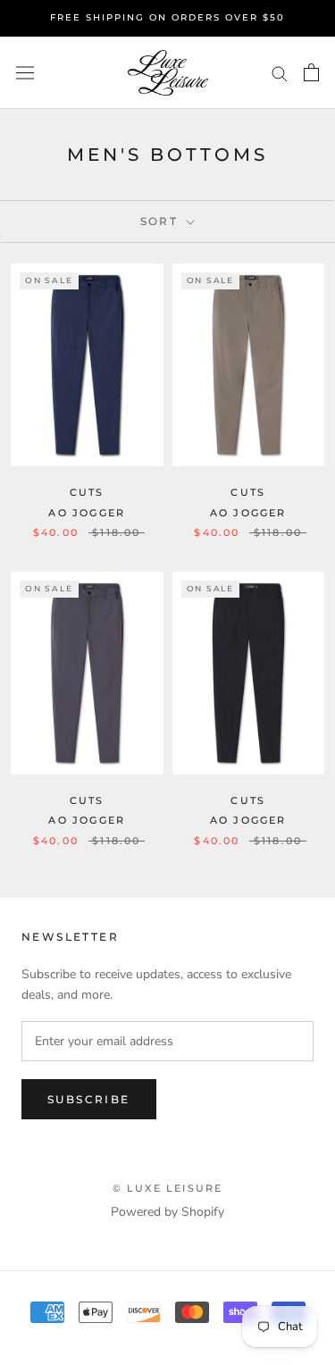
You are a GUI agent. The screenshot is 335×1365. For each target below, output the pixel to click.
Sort (161, 221)
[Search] (280, 72)
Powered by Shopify (167, 1211)
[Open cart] (311, 72)
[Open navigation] (25, 73)
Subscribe (88, 1099)
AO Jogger (86, 513)
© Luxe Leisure (168, 1188)
